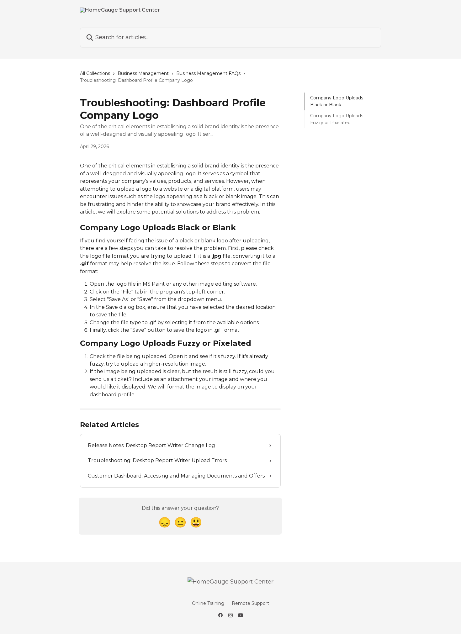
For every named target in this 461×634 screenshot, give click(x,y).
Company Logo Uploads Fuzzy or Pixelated (336, 119)
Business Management (143, 73)
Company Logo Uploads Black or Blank (336, 101)
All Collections (95, 73)
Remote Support (250, 603)
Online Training (208, 603)
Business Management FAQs (208, 73)
